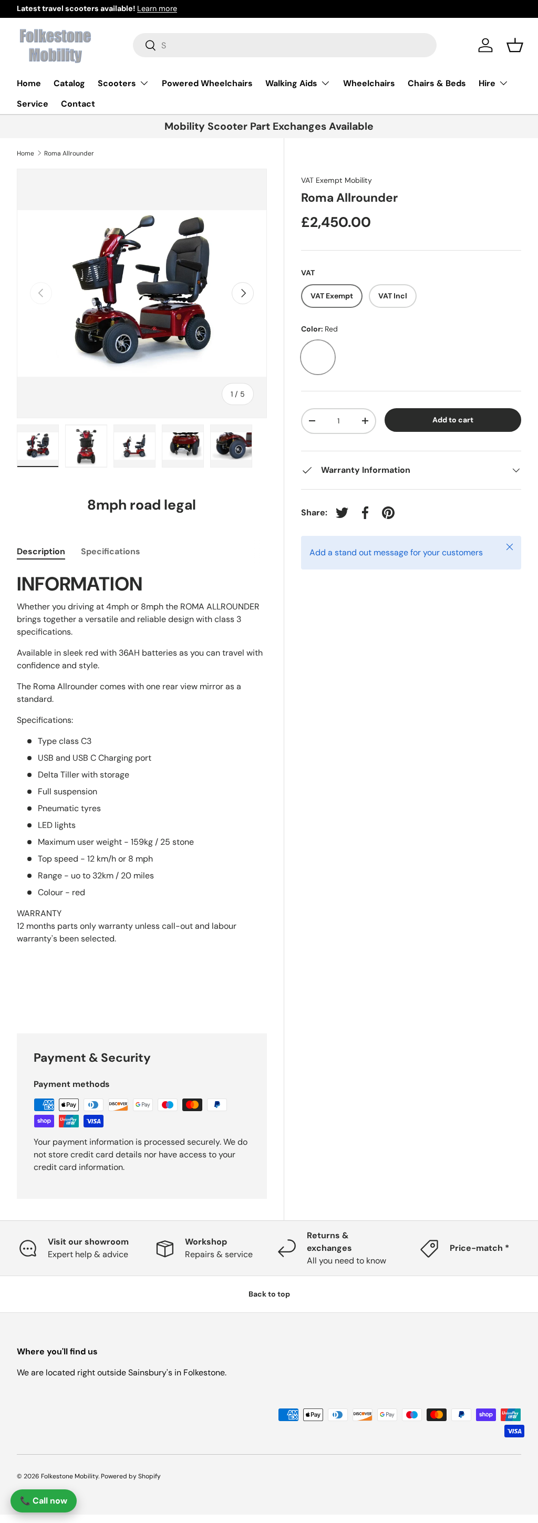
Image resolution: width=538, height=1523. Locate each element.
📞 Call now (43, 1500)
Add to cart (452, 419)
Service (32, 103)
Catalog (69, 83)
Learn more (157, 8)
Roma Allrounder (69, 153)
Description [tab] (41, 551)
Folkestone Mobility (69, 1476)
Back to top (269, 1294)
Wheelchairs (369, 83)
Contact (78, 103)
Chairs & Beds (437, 83)
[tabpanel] (142, 790)
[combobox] (285, 45)
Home (29, 83)
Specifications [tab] (110, 551)
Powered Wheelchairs (207, 83)
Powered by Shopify (131, 1476)
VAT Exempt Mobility (336, 180)
